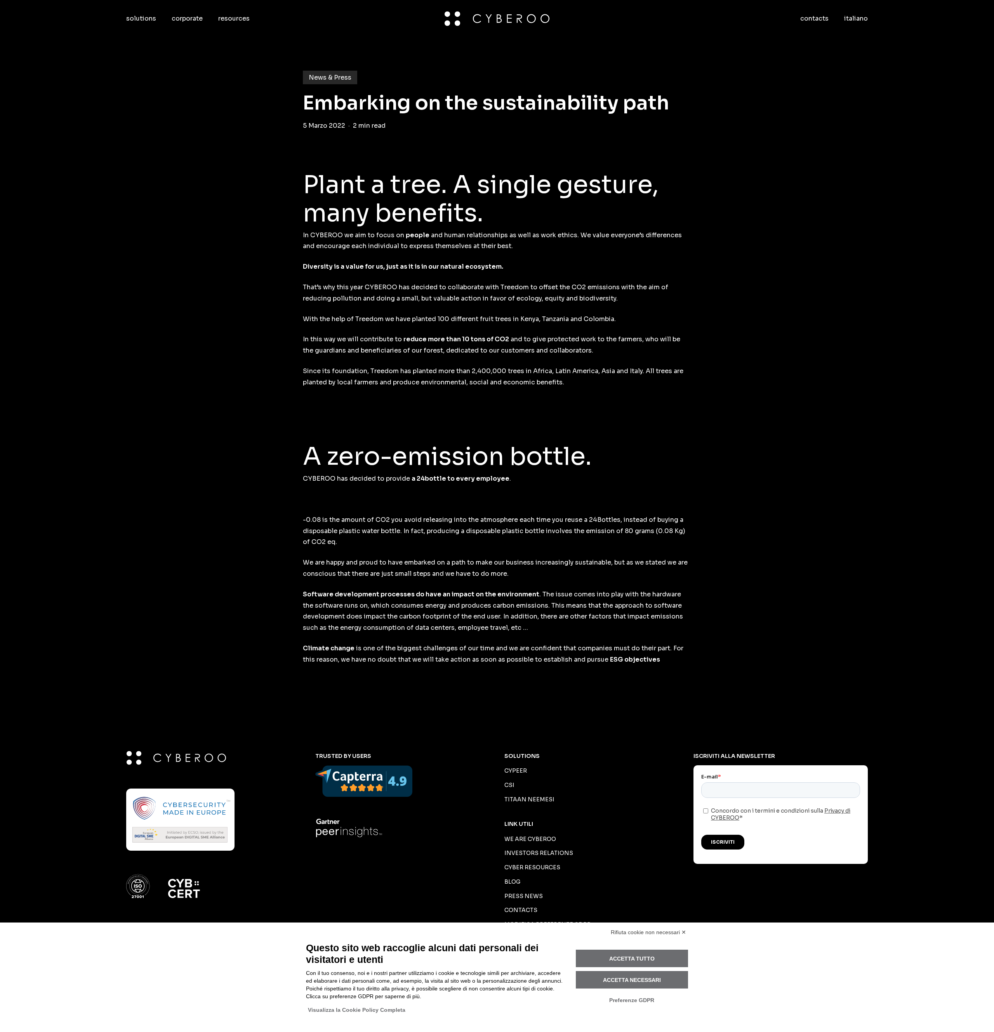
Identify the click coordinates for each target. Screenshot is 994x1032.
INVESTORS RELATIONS (538, 853)
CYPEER (515, 770)
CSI (509, 785)
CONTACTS (520, 910)
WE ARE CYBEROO (530, 839)
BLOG (512, 881)
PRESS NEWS (523, 896)
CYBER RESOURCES (532, 867)
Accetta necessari (632, 980)
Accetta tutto (632, 959)
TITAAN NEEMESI (529, 799)
